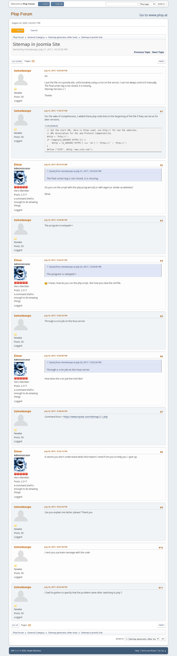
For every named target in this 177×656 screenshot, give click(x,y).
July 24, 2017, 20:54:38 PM (55, 587)
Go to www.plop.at (153, 15)
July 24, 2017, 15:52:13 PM (55, 451)
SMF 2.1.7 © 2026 (18, 651)
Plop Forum (21, 14)
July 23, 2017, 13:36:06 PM (55, 220)
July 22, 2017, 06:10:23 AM (55, 164)
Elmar (18, 164)
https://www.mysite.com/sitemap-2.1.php (85, 416)
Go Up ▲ (162, 650)
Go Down (17, 61)
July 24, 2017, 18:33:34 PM (55, 506)
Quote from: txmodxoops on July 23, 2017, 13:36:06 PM (75, 266)
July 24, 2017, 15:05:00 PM (55, 355)
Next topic (158, 52)
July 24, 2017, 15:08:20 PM (55, 411)
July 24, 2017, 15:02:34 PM (55, 315)
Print (161, 61)
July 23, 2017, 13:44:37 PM (55, 260)
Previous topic (142, 52)
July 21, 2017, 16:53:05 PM (55, 70)
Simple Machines (34, 651)
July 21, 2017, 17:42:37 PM (55, 110)
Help (137, 650)
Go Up (15, 625)
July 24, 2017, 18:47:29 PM (55, 547)
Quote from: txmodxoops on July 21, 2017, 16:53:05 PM (75, 171)
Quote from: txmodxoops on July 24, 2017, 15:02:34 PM (75, 362)
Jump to (119, 638)
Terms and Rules (148, 650)
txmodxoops (22, 71)
